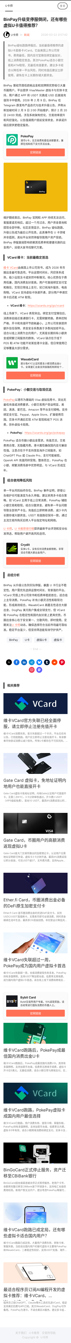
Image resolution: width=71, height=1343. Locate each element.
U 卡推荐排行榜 (24, 528)
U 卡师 (7, 528)
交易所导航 (49, 1333)
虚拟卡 (58, 640)
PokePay (9, 399)
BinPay (13, 640)
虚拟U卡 (42, 640)
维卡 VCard (10, 267)
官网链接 (35, 152)
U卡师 (9, 5)
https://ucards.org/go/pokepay (45, 432)
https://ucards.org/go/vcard (46, 305)
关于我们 (20, 1333)
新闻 (26, 35)
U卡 (27, 640)
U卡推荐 (34, 1333)
